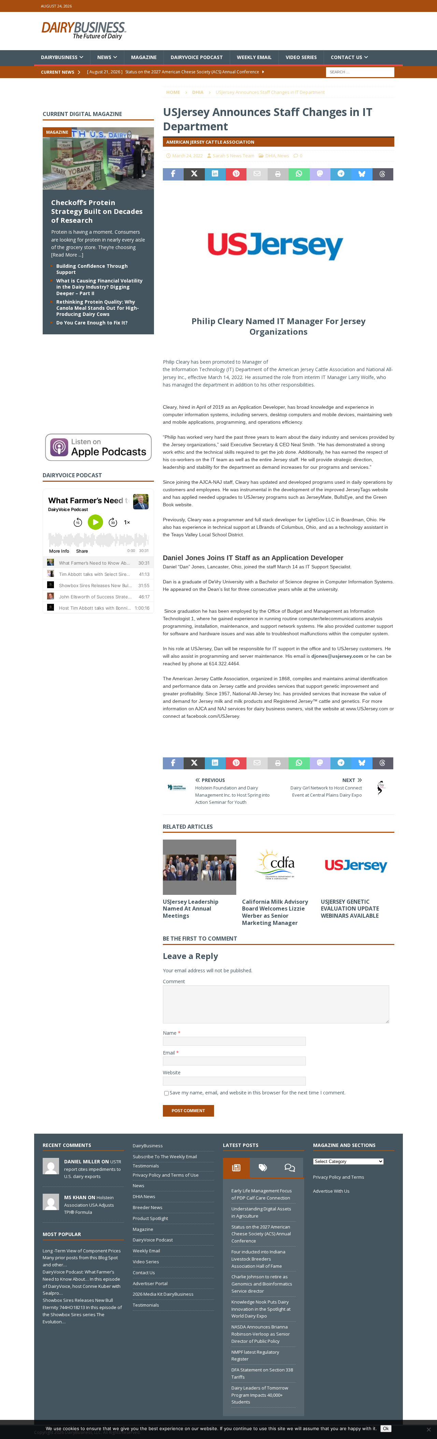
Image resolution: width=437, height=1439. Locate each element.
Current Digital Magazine (82, 114)
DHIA (271, 155)
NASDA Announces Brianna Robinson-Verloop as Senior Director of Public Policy (260, 1334)
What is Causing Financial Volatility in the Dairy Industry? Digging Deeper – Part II (99, 286)
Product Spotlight (150, 1218)
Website (172, 1072)
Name (170, 1033)
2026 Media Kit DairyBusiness (163, 1294)
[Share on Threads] (382, 174)
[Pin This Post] (236, 174)
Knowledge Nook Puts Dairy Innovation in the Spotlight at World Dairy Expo (261, 1309)
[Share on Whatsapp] (298, 174)
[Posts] (236, 1168)
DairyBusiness (59, 57)
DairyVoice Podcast (197, 57)
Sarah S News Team (233, 155)
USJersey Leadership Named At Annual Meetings (190, 909)
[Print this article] (278, 174)
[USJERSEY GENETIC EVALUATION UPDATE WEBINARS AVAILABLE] (357, 867)
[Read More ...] (67, 254)
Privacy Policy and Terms (338, 1177)
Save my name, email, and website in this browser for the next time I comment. (258, 1092)
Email (169, 1052)
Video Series (301, 57)
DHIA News (144, 1196)
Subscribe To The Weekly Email (165, 1156)
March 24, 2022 (187, 155)
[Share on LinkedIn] (215, 174)
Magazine (144, 57)
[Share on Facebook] (173, 174)
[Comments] (290, 1168)
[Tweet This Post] (194, 174)
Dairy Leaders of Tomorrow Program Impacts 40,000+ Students (259, 1395)
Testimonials (146, 1166)
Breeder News (148, 1207)
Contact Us (346, 57)
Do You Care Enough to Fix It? (92, 322)
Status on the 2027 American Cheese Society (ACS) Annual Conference (261, 1234)
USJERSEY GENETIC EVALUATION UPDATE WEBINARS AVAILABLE (350, 909)
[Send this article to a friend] (256, 174)
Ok (386, 1428)
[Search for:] (360, 72)
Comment (174, 981)
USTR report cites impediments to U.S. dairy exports (92, 1169)
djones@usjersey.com (337, 656)
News (104, 57)
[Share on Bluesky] (361, 174)
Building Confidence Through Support (92, 269)
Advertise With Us (331, 1191)
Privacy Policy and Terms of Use (166, 1175)
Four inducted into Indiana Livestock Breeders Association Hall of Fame (258, 1259)
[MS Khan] (51, 1207)
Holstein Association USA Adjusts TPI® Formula (89, 1204)
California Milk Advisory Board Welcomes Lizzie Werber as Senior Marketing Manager (275, 912)
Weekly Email (254, 57)
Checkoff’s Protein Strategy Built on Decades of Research (97, 211)
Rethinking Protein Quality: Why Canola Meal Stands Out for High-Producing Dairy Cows (97, 308)
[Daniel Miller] (51, 1171)
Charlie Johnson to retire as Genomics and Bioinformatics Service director (261, 1284)
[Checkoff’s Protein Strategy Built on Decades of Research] (98, 186)
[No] (428, 1429)
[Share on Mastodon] (320, 174)
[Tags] (263, 1168)
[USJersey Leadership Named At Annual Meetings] (199, 867)
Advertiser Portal (150, 1283)
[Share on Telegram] (340, 174)
